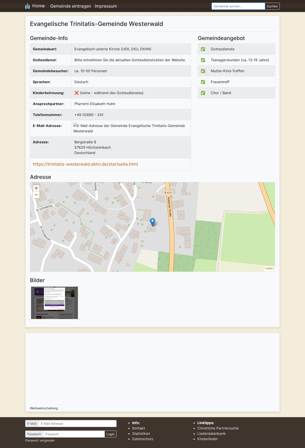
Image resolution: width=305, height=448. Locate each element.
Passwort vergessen (40, 440)
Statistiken (141, 433)
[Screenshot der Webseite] (54, 304)
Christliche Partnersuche (218, 428)
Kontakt (138, 428)
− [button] (36, 195)
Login (111, 434)
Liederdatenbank (211, 433)
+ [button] (36, 188)
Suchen (272, 6)
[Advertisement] (235, 138)
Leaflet (268, 268)
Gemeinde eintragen (70, 6)
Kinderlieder (207, 439)
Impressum (106, 6)
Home (37, 5)
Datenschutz (142, 439)
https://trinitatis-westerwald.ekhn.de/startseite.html (85, 164)
